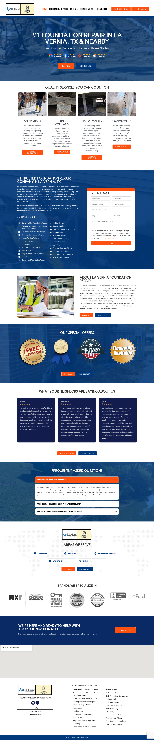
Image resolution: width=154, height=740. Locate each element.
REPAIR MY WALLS (121, 146)
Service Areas (86, 9)
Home (44, 9)
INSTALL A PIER (62, 152)
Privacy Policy (108, 238)
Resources (102, 9)
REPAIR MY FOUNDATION (32, 152)
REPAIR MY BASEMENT (92, 157)
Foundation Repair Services (62, 9)
